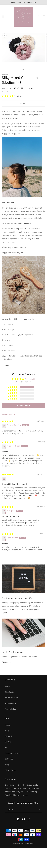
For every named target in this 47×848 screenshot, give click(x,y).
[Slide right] (29, 69)
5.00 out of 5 (30, 379)
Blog (7, 764)
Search (8, 686)
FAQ (6, 747)
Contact (8, 742)
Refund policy (10, 703)
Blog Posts (9, 692)
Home (7, 725)
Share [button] (7, 365)
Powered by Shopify (28, 843)
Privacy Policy (10, 709)
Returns (5, 662)
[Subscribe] (39, 810)
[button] (3, 16)
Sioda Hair (20, 843)
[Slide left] (18, 69)
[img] (8, 421)
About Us (9, 736)
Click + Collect (11, 770)
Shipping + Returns (12, 753)
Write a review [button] (23, 405)
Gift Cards (9, 759)
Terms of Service (11, 698)
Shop (7, 730)
